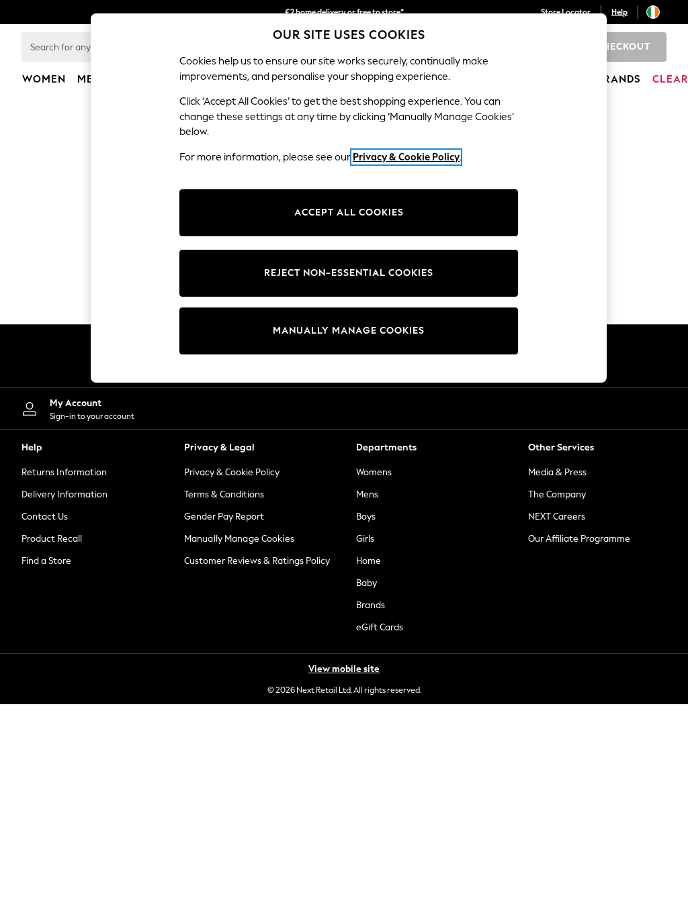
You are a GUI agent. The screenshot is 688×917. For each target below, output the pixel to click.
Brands (370, 605)
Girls (365, 538)
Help (619, 12)
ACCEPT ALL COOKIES (349, 212)
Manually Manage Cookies (239, 538)
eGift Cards (379, 627)
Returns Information (64, 472)
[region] (349, 198)
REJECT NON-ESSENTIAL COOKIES (348, 273)
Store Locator (566, 12)
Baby (366, 583)
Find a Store (46, 561)
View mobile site (344, 669)
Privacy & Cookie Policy (232, 472)
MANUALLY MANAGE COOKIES (349, 330)
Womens (374, 472)
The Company (557, 494)
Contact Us (45, 516)
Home (368, 561)
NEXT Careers (556, 516)
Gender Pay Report (224, 516)
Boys (366, 516)
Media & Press (557, 472)
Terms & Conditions (224, 494)
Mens (367, 494)
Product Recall (52, 538)
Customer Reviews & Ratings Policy (257, 561)
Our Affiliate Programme (579, 538)
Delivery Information (65, 494)
